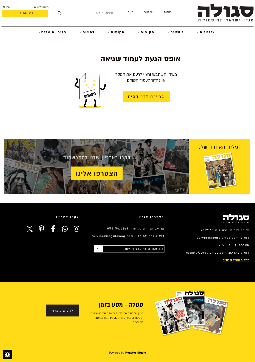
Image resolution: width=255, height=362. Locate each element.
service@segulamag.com (218, 238)
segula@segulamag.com (206, 253)
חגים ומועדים (53, 32)
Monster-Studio (135, 353)
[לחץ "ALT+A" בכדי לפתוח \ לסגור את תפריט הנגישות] (7, 354)
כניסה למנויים (41, 7)
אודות (167, 12)
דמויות (89, 32)
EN (3, 7)
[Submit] (59, 13)
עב (8, 7)
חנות (130, 12)
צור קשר (148, 12)
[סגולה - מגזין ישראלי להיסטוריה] (226, 13)
